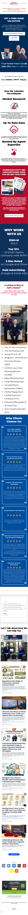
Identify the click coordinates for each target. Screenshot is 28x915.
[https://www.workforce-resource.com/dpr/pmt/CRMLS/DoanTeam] (14, 890)
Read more (5, 609)
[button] (14, 680)
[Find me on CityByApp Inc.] (1, 911)
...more (10, 689)
